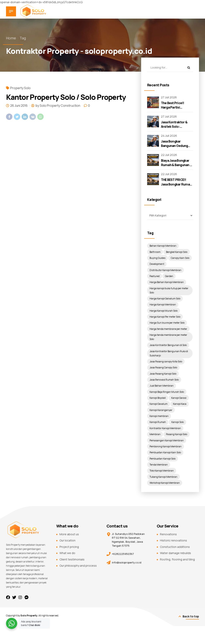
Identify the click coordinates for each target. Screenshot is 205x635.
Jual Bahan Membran (162, 385)
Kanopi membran (159, 416)
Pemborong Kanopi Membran (166, 446)
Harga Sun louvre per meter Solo (167, 322)
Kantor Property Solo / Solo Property (66, 97)
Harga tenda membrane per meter (168, 329)
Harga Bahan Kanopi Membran (167, 282)
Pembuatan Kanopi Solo (163, 458)
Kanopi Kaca (179, 404)
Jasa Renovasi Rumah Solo (164, 379)
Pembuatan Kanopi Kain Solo (165, 452)
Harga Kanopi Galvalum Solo (165, 298)
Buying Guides (157, 258)
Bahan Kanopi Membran (163, 245)
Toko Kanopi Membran (162, 470)
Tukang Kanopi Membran (163, 476)
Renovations (168, 534)
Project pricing (69, 547)
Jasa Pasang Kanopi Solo (163, 373)
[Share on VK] (32, 117)
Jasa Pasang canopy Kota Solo (166, 361)
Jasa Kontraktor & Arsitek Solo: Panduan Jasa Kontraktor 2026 (174, 129)
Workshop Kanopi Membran (165, 482)
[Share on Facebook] (9, 117)
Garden (169, 276)
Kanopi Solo (177, 422)
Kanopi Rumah (158, 422)
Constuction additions (175, 547)
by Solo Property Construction (57, 105)
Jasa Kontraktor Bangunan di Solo (168, 345)
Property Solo (20, 88)
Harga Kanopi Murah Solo (164, 310)
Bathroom (155, 252)
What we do (67, 553)
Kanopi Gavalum (159, 404)
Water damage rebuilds (175, 553)
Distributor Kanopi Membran (165, 270)
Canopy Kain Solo (180, 258)
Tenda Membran (159, 464)
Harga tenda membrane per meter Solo (168, 337)
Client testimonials (71, 559)
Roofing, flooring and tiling (177, 559)
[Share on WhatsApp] (40, 117)
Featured (155, 276)
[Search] (188, 67)
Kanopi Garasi (178, 398)
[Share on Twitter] (17, 117)
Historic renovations (173, 540)
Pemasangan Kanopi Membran (167, 440)
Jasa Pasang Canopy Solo (163, 367)
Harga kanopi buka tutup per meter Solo (169, 290)
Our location (67, 540)
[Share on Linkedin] (25, 117)
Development (157, 264)
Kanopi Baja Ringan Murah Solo (167, 392)
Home (11, 38)
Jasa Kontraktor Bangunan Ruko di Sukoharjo (169, 353)
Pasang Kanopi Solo (176, 434)
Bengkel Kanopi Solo (176, 252)
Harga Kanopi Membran (163, 304)
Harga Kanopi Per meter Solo (165, 316)
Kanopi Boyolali (158, 398)
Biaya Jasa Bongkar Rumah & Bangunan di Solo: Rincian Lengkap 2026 (177, 167)
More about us (69, 534)
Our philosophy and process (78, 565)
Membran (155, 434)
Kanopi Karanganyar (161, 410)
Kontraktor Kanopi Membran (165, 428)
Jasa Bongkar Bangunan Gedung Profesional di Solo (175, 146)
